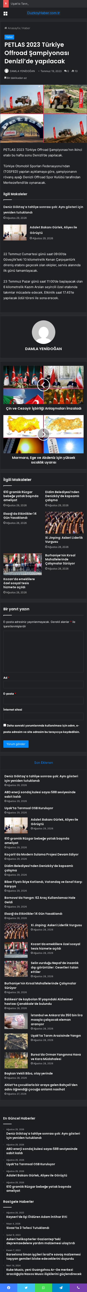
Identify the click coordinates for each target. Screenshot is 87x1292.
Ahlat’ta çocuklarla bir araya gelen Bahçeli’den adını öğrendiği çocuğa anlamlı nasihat (40, 1087)
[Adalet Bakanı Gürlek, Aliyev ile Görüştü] (15, 232)
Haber (26, 28)
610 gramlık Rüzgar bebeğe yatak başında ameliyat (20, 496)
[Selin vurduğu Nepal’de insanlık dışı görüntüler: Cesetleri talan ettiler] (16, 969)
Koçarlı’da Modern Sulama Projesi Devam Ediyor (41, 854)
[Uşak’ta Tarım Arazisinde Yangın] (16, 1041)
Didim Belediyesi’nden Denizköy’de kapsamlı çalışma (62, 496)
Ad (6, 677)
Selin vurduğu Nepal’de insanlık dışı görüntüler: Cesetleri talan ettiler (55, 967)
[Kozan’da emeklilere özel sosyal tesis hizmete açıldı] (22, 564)
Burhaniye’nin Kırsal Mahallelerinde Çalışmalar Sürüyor (60, 559)
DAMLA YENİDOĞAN (22, 71)
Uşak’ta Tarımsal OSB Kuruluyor (31, 3)
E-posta (9, 693)
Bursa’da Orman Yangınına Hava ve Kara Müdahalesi (56, 1056)
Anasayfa (13, 28)
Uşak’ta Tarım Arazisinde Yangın (56, 1035)
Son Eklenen (43, 762)
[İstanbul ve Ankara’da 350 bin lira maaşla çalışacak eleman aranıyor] (16, 1021)
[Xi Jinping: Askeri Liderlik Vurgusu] (64, 523)
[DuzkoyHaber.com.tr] (43, 13)
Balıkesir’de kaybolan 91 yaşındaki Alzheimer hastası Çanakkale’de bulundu (38, 1001)
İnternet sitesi (12, 709)
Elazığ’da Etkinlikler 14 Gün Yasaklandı (20, 516)
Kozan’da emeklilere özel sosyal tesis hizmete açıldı (19, 583)
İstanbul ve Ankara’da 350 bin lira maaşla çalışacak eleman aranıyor (57, 1019)
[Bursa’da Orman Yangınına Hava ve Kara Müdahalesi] (16, 1060)
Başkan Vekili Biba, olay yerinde (28, 1073)
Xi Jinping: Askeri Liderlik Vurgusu (64, 540)
